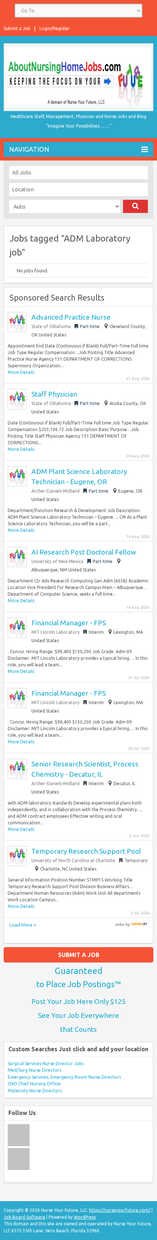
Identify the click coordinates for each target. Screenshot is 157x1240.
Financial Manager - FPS (68, 623)
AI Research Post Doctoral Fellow (83, 552)
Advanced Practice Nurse (71, 317)
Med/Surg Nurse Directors (34, 1070)
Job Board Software (24, 1217)
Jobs (119, 924)
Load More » (22, 924)
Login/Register (54, 28)
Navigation (29, 149)
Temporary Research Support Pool (86, 851)
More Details (21, 372)
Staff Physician (54, 394)
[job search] (139, 924)
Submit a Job (17, 28)
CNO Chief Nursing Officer (34, 1083)
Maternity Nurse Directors (35, 1090)
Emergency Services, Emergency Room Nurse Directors (64, 1077)
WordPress (85, 1217)
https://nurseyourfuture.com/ (119, 1210)
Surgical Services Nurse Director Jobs (46, 1063)
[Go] (135, 206)
